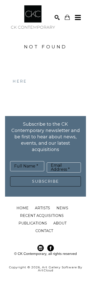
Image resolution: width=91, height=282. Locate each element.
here (20, 81)
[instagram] (40, 248)
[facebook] (50, 248)
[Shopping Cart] (67, 17)
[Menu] (78, 17)
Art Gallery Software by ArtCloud (60, 268)
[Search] (57, 17)
